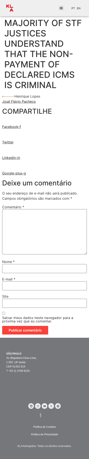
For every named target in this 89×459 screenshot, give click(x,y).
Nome (8, 261)
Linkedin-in (11, 158)
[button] (61, 8)
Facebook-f (11, 126)
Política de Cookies (44, 426)
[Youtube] (44, 406)
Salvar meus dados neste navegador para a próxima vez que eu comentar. (37, 319)
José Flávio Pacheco (19, 101)
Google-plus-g (14, 173)
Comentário (13, 207)
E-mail (8, 279)
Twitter (8, 142)
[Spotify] (58, 406)
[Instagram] (38, 406)
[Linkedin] (31, 406)
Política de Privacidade (44, 434)
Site (5, 296)
